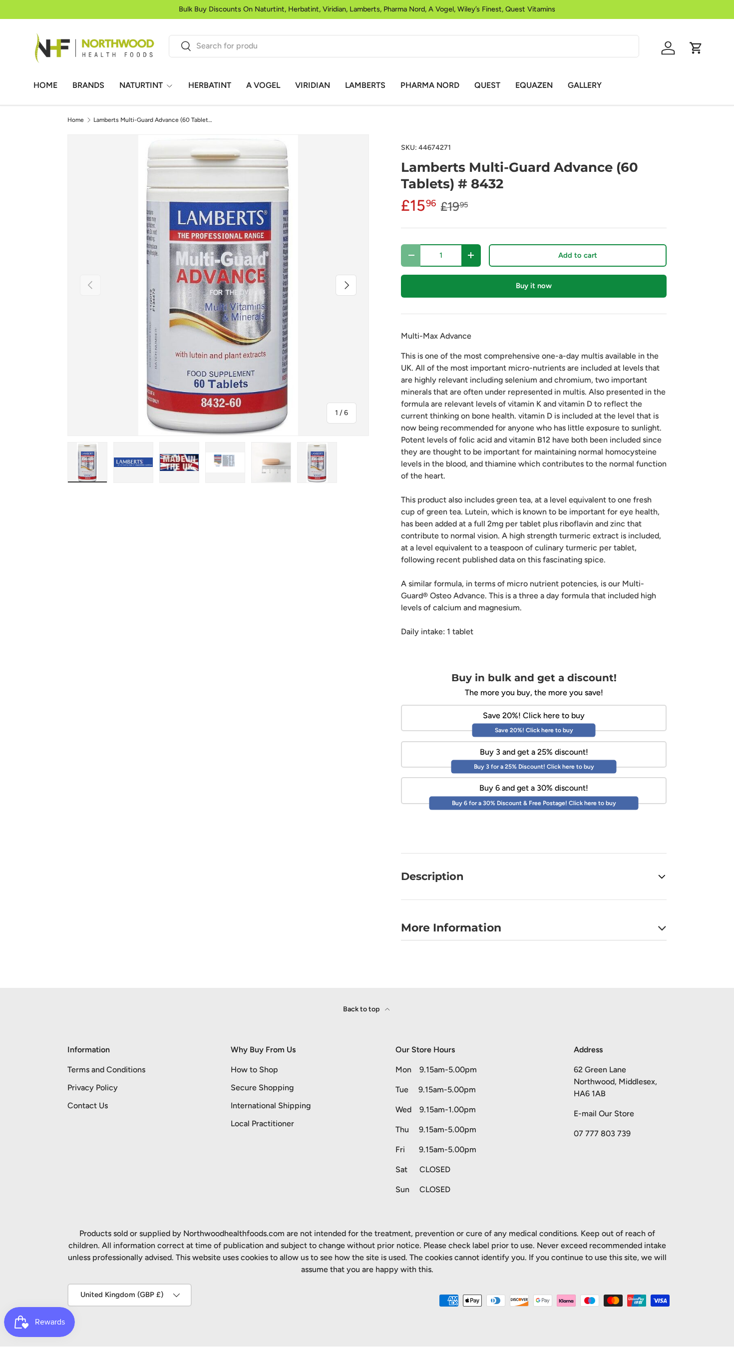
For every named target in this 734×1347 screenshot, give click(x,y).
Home (75, 120)
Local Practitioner (262, 1123)
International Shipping (271, 1105)
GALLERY (585, 85)
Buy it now (534, 285)
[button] (696, 48)
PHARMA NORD (429, 85)
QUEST (487, 85)
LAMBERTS (365, 85)
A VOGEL (263, 85)
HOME (45, 85)
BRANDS (88, 85)
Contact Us (87, 1105)
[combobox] (404, 45)
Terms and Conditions (106, 1069)
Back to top (362, 1009)
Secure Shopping (262, 1087)
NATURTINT (141, 85)
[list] (218, 285)
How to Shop (254, 1069)
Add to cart (577, 255)
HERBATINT (209, 85)
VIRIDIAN (312, 85)
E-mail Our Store (604, 1113)
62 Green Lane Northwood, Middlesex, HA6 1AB (615, 1081)
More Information (451, 927)
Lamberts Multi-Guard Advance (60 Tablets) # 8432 (153, 120)
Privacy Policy (92, 1087)
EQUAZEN (534, 85)
